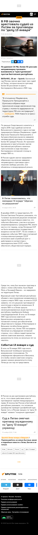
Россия (17, 449)
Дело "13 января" (30, 449)
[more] (35, 120)
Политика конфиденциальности (11, 499)
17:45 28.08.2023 (6, 34)
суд (22, 449)
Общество (22, 479)
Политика (12, 479)
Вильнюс (10, 449)
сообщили (9, 113)
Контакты (18, 497)
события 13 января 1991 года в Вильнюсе (13, 453)
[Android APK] (7, 517)
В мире (3, 479)
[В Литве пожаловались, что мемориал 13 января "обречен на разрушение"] (19, 183)
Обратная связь (6, 512)
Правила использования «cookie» (12, 505)
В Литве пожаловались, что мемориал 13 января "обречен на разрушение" (17, 201)
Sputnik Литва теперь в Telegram (15, 437)
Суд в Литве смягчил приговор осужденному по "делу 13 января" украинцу (17, 423)
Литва (3, 449)
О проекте (4, 497)
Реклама (11, 497)
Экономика (32, 479)
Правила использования (9, 502)
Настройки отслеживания (20, 512)
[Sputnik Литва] (6, 15)
